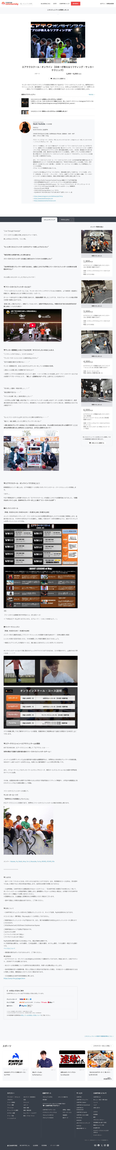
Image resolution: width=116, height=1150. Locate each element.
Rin (53, 861)
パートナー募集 (54, 1145)
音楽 (24, 1099)
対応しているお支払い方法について (31, 1015)
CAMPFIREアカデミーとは (49, 1109)
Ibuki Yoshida (39, 124)
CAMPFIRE (79, 1097)
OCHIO (49, 861)
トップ (49, 220)
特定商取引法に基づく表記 (99, 1122)
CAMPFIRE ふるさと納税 (82, 1115)
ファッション (10, 1107)
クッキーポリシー (97, 1135)
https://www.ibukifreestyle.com (43, 198)
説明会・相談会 (66, 1109)
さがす (55, 3)
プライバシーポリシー (98, 1119)
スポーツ (25, 1105)
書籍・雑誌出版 (27, 1110)
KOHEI (44, 861)
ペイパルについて (9, 948)
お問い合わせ (96, 1107)
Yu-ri (28, 861)
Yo (17, 861)
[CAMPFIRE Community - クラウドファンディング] (10, 3)
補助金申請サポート (81, 1128)
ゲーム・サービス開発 (12, 1110)
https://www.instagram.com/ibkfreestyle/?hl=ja (48, 196)
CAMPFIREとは (97, 1097)
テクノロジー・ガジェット (13, 1097)
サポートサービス (67, 1112)
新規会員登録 (110, 3)
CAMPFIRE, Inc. (25, 1145)
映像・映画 (26, 1107)
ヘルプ (95, 1105)
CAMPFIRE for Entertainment (79, 1108)
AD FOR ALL (79, 1117)
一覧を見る (91, 94)
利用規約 (95, 1114)
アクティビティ (66, 220)
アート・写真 (10, 1115)
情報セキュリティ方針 (98, 1125)
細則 (94, 1117)
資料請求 (75, 3)
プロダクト (10, 1099)
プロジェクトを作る (47, 1097)
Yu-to (39, 861)
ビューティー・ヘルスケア (29, 1113)
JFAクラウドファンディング (83, 1123)
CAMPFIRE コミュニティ (82, 1099)
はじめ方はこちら (45, 3)
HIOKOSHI (78, 1120)
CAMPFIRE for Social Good (83, 1105)
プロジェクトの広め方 (48, 1117)
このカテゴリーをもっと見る (101, 1046)
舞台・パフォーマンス (28, 1115)
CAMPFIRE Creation (81, 1102)
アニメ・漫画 (10, 1105)
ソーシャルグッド (11, 1118)
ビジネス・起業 (11, 1113)
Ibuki (20, 861)
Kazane (13, 861)
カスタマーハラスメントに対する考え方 (101, 1131)
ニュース (95, 1102)
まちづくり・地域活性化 (29, 1097)
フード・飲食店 (11, 1102)
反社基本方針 (96, 1128)
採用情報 (44, 1145)
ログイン (102, 3)
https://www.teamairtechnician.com (45, 201)
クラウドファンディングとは (50, 1112)
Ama (24, 861)
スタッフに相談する (63, 1097)
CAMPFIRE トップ (64, 3)
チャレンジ (26, 1102)
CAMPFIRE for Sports (81, 1112)
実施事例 (65, 1115)
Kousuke (33, 861)
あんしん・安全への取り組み (100, 1099)
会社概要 (35, 1145)
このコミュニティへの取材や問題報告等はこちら (98, 1036)
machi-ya (78, 1125)
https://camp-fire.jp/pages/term (14, 978)
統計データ (65, 1117)
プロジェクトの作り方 (48, 1115)
